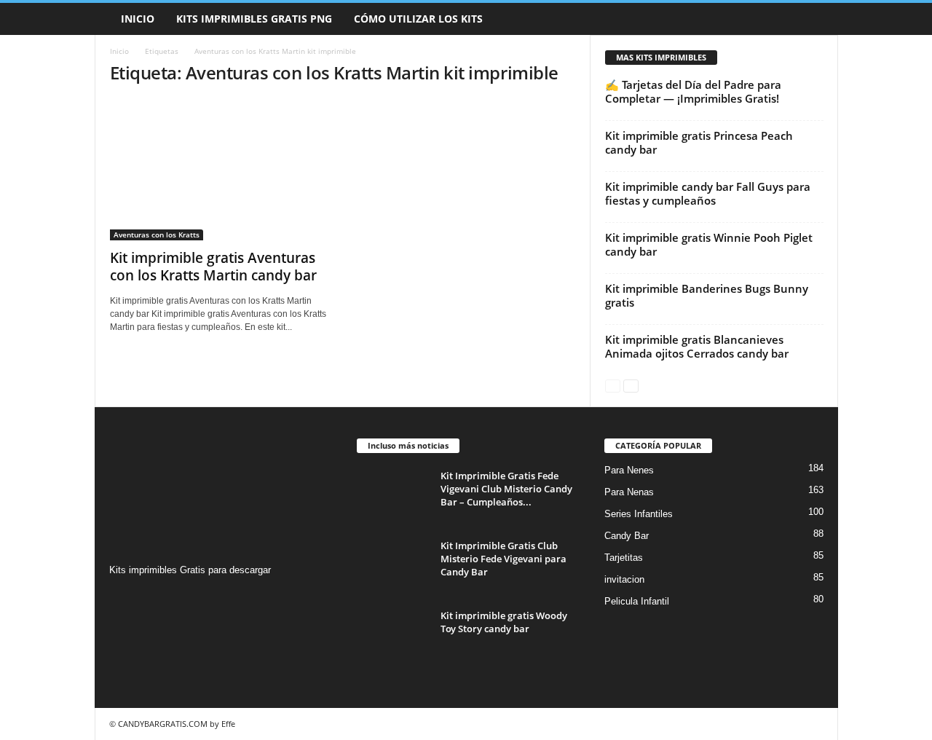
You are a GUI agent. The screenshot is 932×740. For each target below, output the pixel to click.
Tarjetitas (623, 557)
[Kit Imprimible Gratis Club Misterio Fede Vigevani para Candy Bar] (393, 566)
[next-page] (631, 385)
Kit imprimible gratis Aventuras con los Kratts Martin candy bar (213, 266)
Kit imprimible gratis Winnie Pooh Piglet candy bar (709, 244)
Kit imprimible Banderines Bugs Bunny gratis (706, 295)
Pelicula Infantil (636, 601)
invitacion (624, 579)
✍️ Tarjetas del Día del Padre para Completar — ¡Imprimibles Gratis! (693, 91)
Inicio (137, 18)
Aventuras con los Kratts (157, 234)
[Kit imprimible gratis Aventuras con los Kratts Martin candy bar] (219, 169)
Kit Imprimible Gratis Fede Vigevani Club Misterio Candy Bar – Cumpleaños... (506, 488)
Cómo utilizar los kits (418, 18)
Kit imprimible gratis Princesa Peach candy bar (699, 142)
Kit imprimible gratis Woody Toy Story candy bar (504, 622)
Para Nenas (629, 492)
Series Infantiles (638, 513)
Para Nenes (629, 470)
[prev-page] (612, 385)
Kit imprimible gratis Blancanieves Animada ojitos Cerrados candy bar (697, 346)
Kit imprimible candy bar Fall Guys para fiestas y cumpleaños (707, 193)
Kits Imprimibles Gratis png (254, 18)
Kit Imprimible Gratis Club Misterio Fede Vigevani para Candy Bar (503, 558)
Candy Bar (626, 535)
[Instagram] (122, 598)
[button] (816, 19)
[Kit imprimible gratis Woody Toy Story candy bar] (393, 636)
